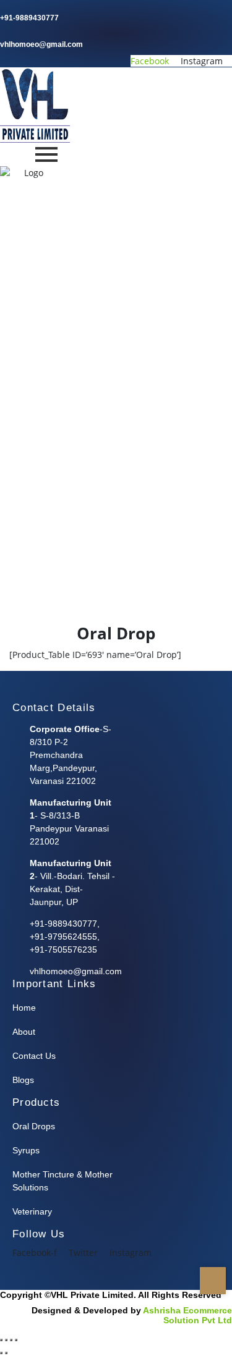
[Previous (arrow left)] (1, 1353)
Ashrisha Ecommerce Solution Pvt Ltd (187, 1315)
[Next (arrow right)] (6, 1353)
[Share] (11, 1340)
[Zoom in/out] (1, 1340)
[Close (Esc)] (16, 1340)
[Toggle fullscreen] (6, 1340)
